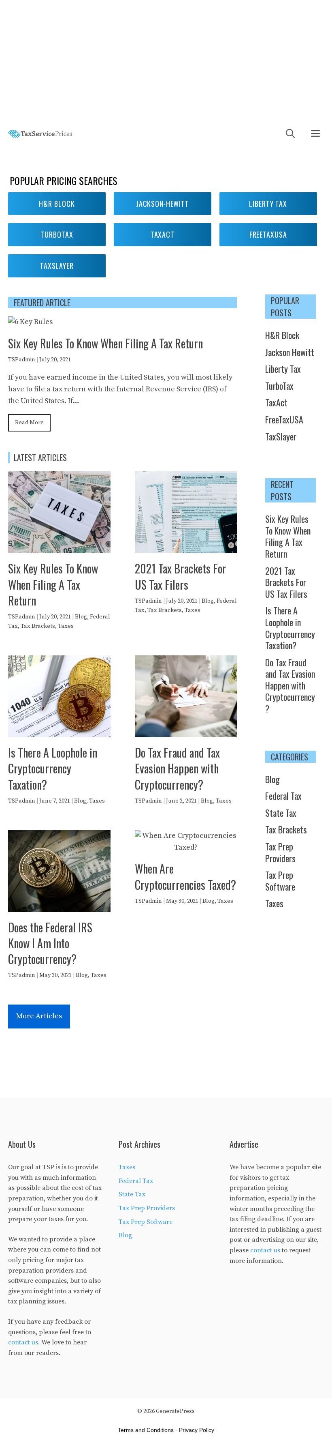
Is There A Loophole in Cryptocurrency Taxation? (52, 768)
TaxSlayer (57, 265)
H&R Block (56, 203)
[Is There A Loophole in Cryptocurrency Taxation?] (59, 731)
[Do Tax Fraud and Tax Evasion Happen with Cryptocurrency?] (186, 731)
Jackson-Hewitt (162, 203)
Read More (29, 422)
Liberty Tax (268, 203)
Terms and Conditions (146, 1430)
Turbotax (56, 234)
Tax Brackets (38, 626)
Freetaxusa (268, 234)
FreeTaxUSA (284, 419)
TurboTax (279, 385)
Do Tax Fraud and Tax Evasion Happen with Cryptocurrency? (177, 768)
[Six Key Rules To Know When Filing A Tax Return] (30, 321)
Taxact (163, 234)
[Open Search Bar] (290, 134)
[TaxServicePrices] (40, 134)
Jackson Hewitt (289, 352)
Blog (81, 616)
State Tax (280, 812)
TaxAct (276, 402)
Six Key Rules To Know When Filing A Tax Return (105, 343)
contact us (23, 1342)
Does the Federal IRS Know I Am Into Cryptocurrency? (50, 943)
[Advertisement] (166, 61)
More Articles (39, 1016)
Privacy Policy (196, 1430)
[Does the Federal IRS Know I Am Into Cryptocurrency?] (59, 905)
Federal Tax (283, 795)
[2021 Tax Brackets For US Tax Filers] (186, 547)
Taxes (66, 626)
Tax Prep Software (280, 880)
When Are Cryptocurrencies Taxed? (185, 876)
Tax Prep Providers (280, 852)
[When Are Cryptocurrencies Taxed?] (186, 847)
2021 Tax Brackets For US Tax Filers (180, 576)
